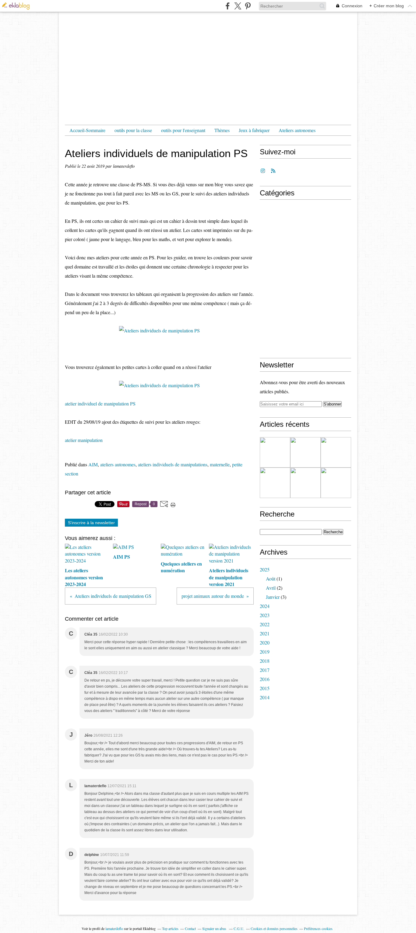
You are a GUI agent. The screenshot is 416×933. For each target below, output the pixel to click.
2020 (265, 642)
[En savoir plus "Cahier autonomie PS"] (275, 483)
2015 (265, 688)
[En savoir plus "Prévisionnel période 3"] (336, 483)
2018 (265, 661)
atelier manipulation (84, 440)
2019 (265, 651)
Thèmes (222, 130)
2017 (265, 670)
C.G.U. (239, 928)
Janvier (273, 597)
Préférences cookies (318, 928)
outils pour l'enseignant (183, 130)
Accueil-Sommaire (87, 130)
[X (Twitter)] (237, 5)
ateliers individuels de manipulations (172, 464)
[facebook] (227, 5)
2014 (265, 697)
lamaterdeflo (114, 928)
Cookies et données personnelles (274, 928)
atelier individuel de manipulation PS (100, 403)
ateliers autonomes (118, 464)
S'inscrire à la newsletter (91, 522)
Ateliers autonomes (297, 130)
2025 (265, 569)
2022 (265, 624)
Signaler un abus (214, 928)
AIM (93, 464)
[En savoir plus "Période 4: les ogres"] (336, 452)
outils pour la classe (133, 130)
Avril (271, 587)
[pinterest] (248, 5)
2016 (265, 679)
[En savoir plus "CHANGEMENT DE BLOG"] (275, 452)
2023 (265, 615)
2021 (265, 633)
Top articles (170, 928)
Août (270, 578)
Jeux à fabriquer (254, 130)
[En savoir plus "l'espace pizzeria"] (305, 452)
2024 (265, 606)
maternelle (220, 464)
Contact (190, 928)
